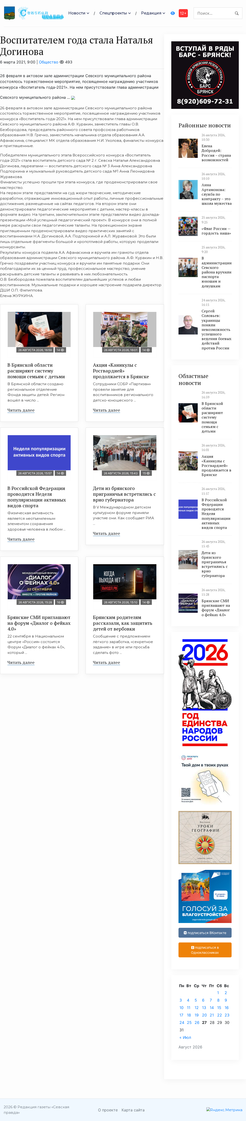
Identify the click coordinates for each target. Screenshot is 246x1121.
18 (189, 1015)
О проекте (108, 1110)
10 (181, 1007)
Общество (48, 62)
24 (181, 1022)
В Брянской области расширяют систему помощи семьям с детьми (36, 371)
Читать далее (21, 410)
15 (219, 1007)
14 (212, 1007)
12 (197, 1007)
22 (219, 1015)
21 (212, 1015)
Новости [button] (77, 13)
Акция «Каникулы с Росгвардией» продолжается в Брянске (121, 371)
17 (181, 1015)
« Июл (185, 1037)
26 (197, 1022)
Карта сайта (133, 1110)
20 (204, 1015)
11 (188, 1007)
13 (204, 1007)
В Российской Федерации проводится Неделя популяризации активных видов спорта (36, 497)
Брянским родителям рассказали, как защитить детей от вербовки (122, 623)
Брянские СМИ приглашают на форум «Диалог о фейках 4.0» (38, 623)
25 (189, 1022)
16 (227, 1007)
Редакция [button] (151, 13)
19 (197, 1015)
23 (227, 1015)
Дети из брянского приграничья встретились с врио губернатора (124, 494)
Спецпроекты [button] (113, 13)
